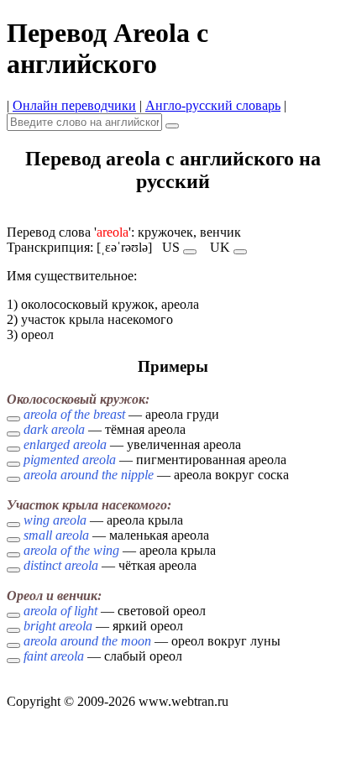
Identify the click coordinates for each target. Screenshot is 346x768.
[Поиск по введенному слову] (172, 125)
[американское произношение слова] (190, 251)
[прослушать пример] (13, 418)
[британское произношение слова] (240, 251)
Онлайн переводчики (74, 105)
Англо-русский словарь (212, 105)
